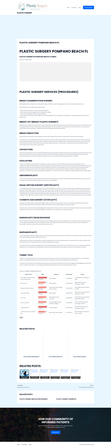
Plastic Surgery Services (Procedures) (34, 399)
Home (68, 7)
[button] (88, 7)
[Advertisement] (55, 25)
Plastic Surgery (24, 13)
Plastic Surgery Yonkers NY (66, 399)
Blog (80, 7)
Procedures (74, 7)
